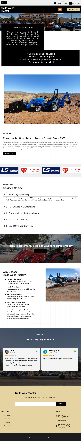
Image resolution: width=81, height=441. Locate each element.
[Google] (5, 2)
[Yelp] (2, 2)
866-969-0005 (76, 3)
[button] (60, 9)
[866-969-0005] (70, 3)
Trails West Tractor (25, 393)
